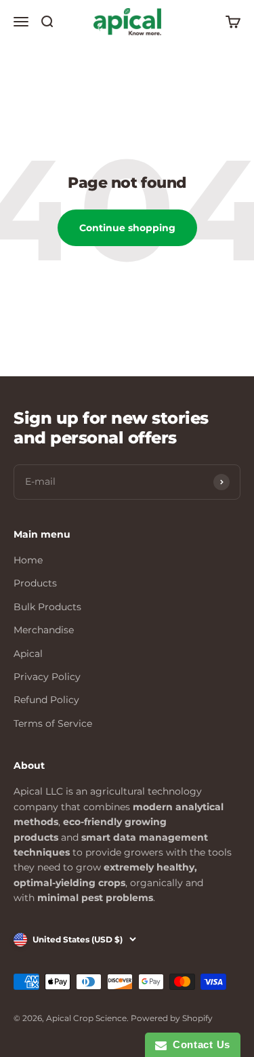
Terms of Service (53, 723)
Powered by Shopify (172, 1018)
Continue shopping (127, 228)
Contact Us (198, 1044)
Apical (28, 653)
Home (28, 560)
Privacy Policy (47, 677)
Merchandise (44, 630)
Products (35, 583)
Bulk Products (47, 607)
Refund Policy (46, 700)
